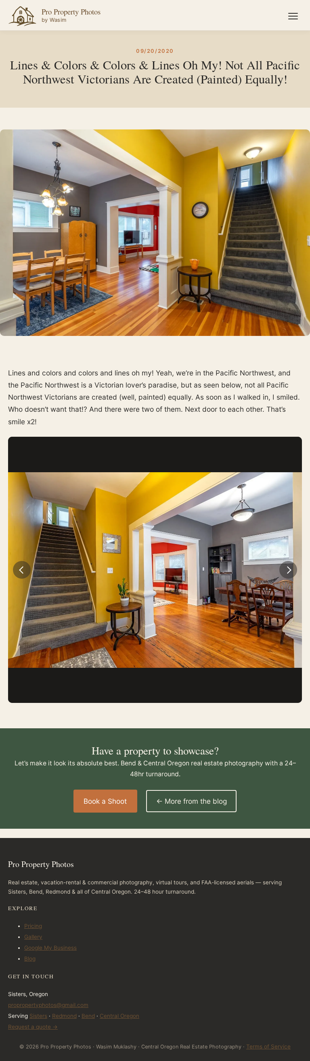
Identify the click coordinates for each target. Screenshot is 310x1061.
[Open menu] (293, 16)
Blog (30, 958)
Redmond (64, 1016)
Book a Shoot (105, 801)
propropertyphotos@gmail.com (48, 1005)
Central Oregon (119, 1016)
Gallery (33, 937)
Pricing (33, 926)
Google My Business (50, 947)
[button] (22, 570)
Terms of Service (268, 1046)
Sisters (38, 1016)
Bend (88, 1016)
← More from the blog (191, 801)
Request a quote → (33, 1026)
